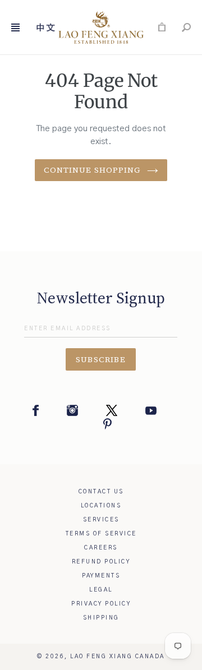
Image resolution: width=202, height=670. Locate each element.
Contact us (101, 492)
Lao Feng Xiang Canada (117, 656)
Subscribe (101, 359)
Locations (101, 506)
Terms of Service (101, 534)
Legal (101, 590)
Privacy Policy (101, 604)
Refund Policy (101, 562)
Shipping (101, 618)
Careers (101, 548)
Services (101, 520)
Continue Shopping (92, 169)
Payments (101, 576)
